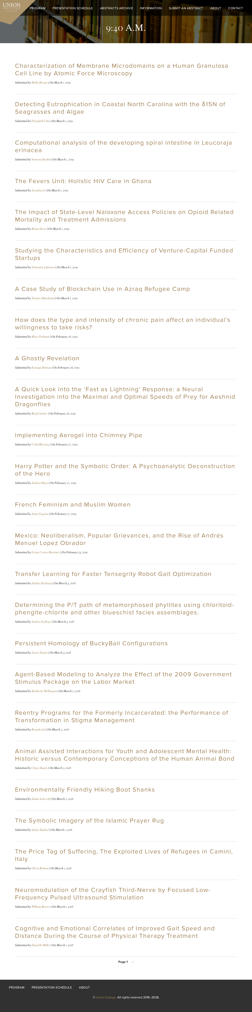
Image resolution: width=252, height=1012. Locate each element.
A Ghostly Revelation (47, 358)
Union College (106, 997)
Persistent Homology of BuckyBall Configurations (91, 643)
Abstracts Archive (116, 8)
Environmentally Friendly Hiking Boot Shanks (85, 789)
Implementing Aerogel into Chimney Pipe (79, 435)
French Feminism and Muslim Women (73, 504)
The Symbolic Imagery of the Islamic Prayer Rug (89, 820)
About (215, 8)
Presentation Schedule (73, 8)
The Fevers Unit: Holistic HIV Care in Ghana (83, 181)
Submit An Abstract (186, 8)
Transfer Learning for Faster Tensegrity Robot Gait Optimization (113, 574)
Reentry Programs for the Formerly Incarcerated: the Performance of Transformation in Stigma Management (121, 716)
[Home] (10, 6)
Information (151, 8)
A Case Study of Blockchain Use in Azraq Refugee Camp (102, 289)
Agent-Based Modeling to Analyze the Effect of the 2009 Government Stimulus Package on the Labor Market (123, 678)
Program (38, 8)
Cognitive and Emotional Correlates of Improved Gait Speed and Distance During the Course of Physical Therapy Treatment (115, 932)
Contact (235, 8)
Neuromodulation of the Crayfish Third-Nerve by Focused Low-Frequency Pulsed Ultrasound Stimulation (113, 893)
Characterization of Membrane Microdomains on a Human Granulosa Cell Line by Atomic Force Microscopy (122, 69)
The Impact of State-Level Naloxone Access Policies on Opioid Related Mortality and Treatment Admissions (124, 215)
